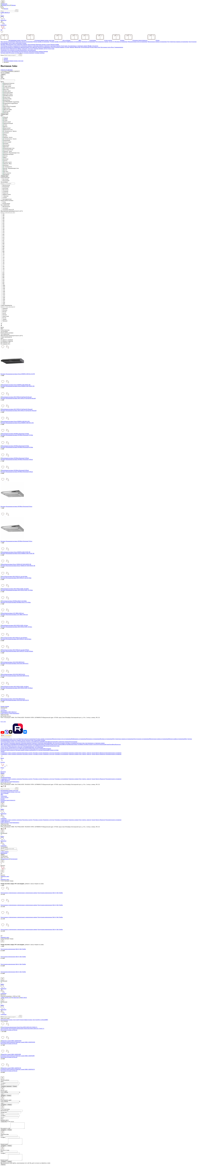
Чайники (72, 47)
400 (3, 218)
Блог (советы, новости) (85, 752)
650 (3, 242)
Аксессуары (51, 48)
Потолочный (5, 180)
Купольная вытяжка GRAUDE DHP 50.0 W (17, 700)
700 (3, 253)
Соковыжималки (118, 47)
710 (3, 254)
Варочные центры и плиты (43, 44)
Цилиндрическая (6, 199)
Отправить (3, 1129)
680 (3, 246)
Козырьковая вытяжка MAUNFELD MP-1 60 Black (19, 688)
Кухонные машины (59, 47)
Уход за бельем (4, 743)
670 (3, 245)
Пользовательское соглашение (113, 752)
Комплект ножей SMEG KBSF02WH (25, 1042)
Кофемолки (17, 47)
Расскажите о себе (5, 1128)
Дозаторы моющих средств (40, 48)
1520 (3, 302)
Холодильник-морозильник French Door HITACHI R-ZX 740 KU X (26, 1028)
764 (3, 268)
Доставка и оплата (38, 752)
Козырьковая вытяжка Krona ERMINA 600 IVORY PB (20, 553)
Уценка (2, 751)
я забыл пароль (5, 851)
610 (3, 235)
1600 (3, 304)
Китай (4, 313)
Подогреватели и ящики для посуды (105, 41)
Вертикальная (6, 185)
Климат (3, 748)
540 (3, 229)
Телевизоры (4, 50)
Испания (4, 310)
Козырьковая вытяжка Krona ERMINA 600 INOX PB (20, 422)
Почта (2, 1084)
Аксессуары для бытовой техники (17, 43)
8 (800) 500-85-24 (5, 12)
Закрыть (3, 74)
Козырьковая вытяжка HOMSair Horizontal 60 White (19, 447)
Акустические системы (13, 50)
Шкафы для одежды (93, 46)
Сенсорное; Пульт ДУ (8, 209)
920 (3, 280)
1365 (3, 301)
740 (3, 262)
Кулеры (92, 47)
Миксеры (34, 47)
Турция (4, 319)
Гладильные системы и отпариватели (10, 46)
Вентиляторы (15, 51)
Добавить (3, 1095)
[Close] (2, 775)
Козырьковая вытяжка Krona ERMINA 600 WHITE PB (20, 386)
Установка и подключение (61, 752)
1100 (3, 288)
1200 (3, 291)
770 (3, 270)
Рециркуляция (6, 203)
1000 (3, 285)
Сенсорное (5, 208)
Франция (4, 321)
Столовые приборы (39, 52)
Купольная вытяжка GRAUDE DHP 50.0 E (17, 663)
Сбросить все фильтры (7, 69)
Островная (5, 191)
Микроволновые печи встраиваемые (137, 41)
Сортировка (4, 71)
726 (3, 260)
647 (3, 240)
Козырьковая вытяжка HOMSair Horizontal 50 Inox (19, 541)
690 (3, 248)
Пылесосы (40, 47)
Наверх (2, 773)
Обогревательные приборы (36, 51)
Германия (5, 308)
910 (3, 279)
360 (3, 215)
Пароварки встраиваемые (88, 41)
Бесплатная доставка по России (9, 1030)
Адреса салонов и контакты (14, 752)
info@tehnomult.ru (14, 713)
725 (3, 259)
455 (3, 223)
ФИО (2, 1081)
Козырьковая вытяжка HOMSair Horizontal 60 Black (19, 471)
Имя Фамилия (4, 1110)
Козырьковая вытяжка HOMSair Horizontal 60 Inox (19, 506)
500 (3, 225)
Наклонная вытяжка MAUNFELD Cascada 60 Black (19, 651)
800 (3, 273)
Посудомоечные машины (20, 44)
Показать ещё (4, 114)
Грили (52, 47)
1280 (3, 297)
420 (3, 220)
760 (3, 266)
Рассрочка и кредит (27, 752)
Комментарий (4, 1144)
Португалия (5, 316)
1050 (3, 287)
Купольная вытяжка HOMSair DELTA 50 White (18, 602)
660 (3, 243)
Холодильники (32, 44)
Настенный (5, 179)
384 (3, 217)
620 (3, 239)
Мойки (19, 48)
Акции (93, 752)
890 (3, 276)
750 (3, 263)
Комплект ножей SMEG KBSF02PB (25, 1055)
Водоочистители (5, 48)
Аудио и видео (4, 747)
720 (3, 257)
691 (3, 249)
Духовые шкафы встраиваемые (58, 41)
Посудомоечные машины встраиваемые (177, 41)
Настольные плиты (106, 47)
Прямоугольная (6, 194)
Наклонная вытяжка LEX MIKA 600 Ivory (17, 614)
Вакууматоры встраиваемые (8, 41)
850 (3, 274)
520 (3, 226)
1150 (3, 290)
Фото (2, 1118)
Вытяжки (3, 44)
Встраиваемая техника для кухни (9, 739)
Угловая (4, 197)
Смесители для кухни (27, 48)
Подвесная (5, 193)
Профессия (3, 1112)
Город (2, 1092)
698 (3, 251)
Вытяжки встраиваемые (121, 41)
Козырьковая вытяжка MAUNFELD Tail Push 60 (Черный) (21, 410)
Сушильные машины (37, 46)
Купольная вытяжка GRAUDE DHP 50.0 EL (17, 675)
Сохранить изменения (6, 1086)
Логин (2, 848)
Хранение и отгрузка (48, 752)
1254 (3, 294)
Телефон (3, 1083)
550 (3, 231)
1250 (3, 293)
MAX (25, 997)
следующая (3, 710)
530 (3, 228)
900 (3, 277)
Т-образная (5, 196)
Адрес (2, 1093)
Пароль (2, 850)
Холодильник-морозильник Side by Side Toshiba (50, 892)
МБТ (2, 744)
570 (3, 232)
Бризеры (45, 51)
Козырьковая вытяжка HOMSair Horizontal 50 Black (19, 459)
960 (3, 283)
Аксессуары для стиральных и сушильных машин (74, 46)
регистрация (4, 853)
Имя (2, 1135)
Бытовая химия (5, 52)
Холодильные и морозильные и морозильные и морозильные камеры (19, 892)
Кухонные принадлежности (8, 750)
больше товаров (5, 706)
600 (3, 234)
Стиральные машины (26, 46)
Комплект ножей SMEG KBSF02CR (25, 1069)
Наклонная (5, 189)
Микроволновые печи (26, 47)
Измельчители (13, 48)
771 (3, 271)
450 (3, 222)
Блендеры (3, 47)
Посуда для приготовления (27, 52)
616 (3, 237)
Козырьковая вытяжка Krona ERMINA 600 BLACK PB (20, 374)
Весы (112, 47)
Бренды (98, 752)
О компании (4, 752)
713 (3, 256)
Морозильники (10, 44)
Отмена (7, 72)
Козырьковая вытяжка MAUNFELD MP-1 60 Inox (19, 626)
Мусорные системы (14, 52)
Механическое (6, 206)
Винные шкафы (55, 44)
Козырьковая (5, 186)
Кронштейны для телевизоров (28, 50)
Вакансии (102, 752)
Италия (4, 311)
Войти (9, 777)
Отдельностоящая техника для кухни (10, 741)
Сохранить (3, 1104)
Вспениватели (10, 47)
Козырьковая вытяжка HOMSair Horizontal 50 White (19, 435)
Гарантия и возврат (74, 752)
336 (3, 214)
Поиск (2, 55)
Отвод (4, 202)
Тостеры (67, 47)
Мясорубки (78, 47)
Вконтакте (16, 997)
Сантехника (4, 745)
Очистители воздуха (6, 51)
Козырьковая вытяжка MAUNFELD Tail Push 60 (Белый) (21, 398)
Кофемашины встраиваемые (73, 41)
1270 (3, 296)
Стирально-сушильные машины (52, 46)
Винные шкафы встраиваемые (41, 41)
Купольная (5, 188)
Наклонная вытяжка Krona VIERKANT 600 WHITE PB (20, 565)
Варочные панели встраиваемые (24, 41)
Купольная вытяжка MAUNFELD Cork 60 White (18, 578)
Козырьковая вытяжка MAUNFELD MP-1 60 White (19, 590)
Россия (4, 317)
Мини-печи (97, 47)
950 (3, 282)
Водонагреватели (23, 51)
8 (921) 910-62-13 (5, 713)
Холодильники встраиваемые (141, 739)
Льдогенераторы (85, 47)
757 (3, 265)
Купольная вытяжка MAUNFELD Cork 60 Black (18, 639)
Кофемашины (47, 47)
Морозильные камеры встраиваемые (157, 41)
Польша (4, 314)
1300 (3, 299)
